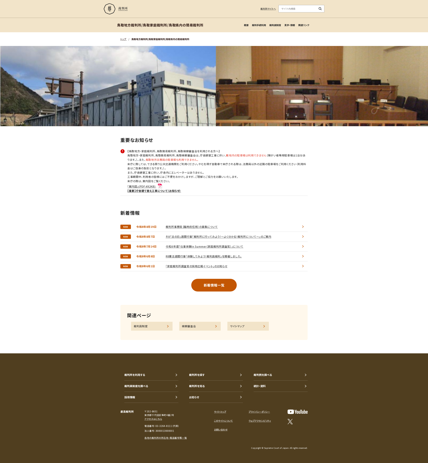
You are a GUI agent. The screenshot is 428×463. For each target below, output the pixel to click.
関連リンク (303, 25)
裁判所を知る (197, 386)
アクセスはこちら (153, 419)
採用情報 (129, 397)
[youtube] (298, 412)
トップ (123, 39)
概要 (246, 25)
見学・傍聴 (289, 25)
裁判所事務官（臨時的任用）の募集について (192, 227)
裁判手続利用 (259, 25)
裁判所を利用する (134, 375)
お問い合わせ (221, 429)
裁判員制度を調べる (136, 386)
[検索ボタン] (320, 8)
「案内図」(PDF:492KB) (141, 186)
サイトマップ (237, 326)
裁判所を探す (197, 375)
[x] (290, 421)
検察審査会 (189, 326)
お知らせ (194, 397)
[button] (416, 341)
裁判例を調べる (263, 375)
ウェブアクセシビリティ (260, 420)
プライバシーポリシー (259, 411)
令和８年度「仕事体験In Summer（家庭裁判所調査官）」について (204, 246)
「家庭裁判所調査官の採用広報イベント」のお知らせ (196, 266)
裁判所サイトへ (268, 8)
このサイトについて (223, 420)
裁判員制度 (275, 25)
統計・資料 (260, 386)
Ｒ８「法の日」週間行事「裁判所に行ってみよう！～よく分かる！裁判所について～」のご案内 (218, 237)
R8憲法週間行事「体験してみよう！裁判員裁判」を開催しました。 (204, 256)
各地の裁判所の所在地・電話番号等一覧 (165, 437)
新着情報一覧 (214, 285)
